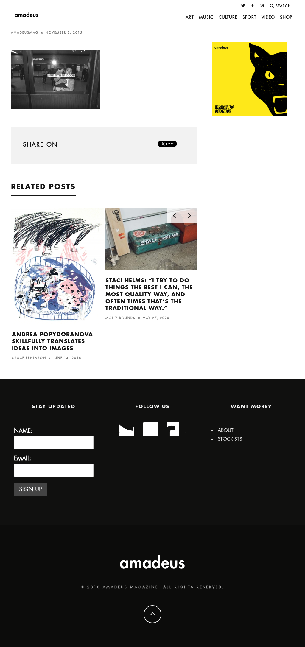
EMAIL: (22, 458)
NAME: (23, 430)
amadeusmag (24, 32)
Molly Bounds (120, 317)
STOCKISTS (230, 439)
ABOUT (226, 430)
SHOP (286, 17)
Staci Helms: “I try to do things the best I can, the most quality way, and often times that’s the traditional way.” (149, 294)
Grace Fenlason (29, 358)
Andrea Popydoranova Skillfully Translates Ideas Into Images (52, 341)
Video (268, 17)
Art (190, 17)
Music (206, 17)
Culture (228, 17)
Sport (249, 17)
